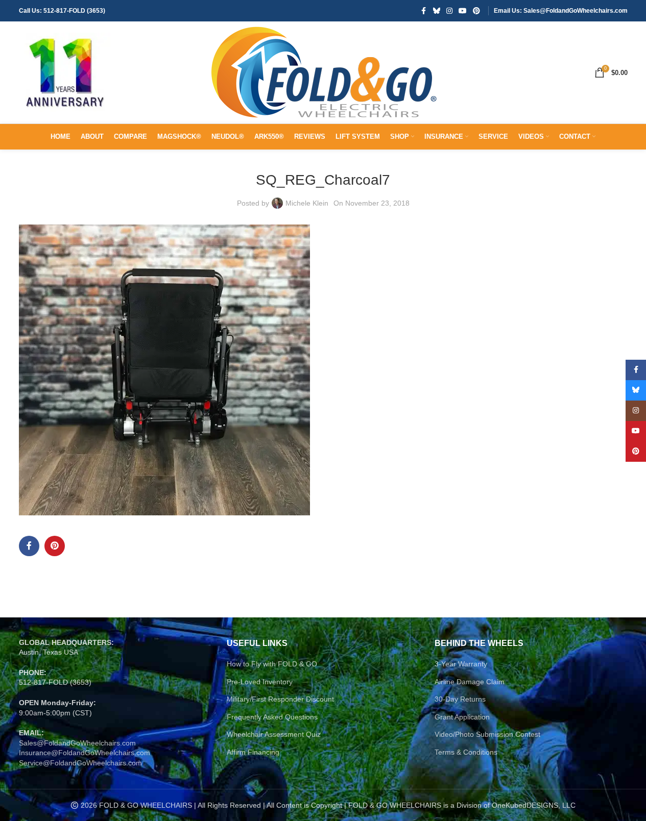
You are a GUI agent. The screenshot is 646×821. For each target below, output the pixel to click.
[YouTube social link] (463, 11)
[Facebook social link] (424, 11)
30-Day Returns (460, 699)
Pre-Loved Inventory (260, 682)
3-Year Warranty (461, 664)
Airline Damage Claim (470, 682)
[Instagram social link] (449, 11)
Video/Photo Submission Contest (487, 734)
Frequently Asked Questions (272, 717)
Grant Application (462, 717)
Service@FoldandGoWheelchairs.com (80, 763)
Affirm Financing (253, 752)
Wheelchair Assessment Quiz (274, 734)
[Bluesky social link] (436, 11)
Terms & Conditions (466, 752)
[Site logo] (65, 72)
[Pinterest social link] (476, 11)
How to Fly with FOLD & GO (272, 664)
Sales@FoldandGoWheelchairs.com (77, 743)
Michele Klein (306, 203)
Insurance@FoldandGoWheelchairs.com (84, 753)
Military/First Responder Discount (280, 699)
